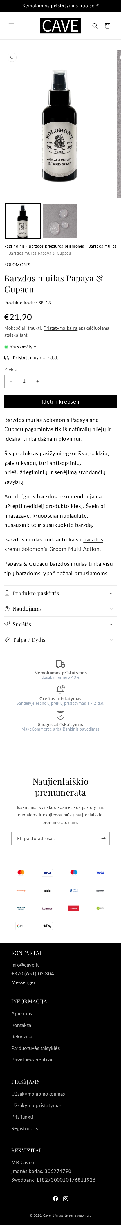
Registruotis (24, 1128)
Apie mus (21, 1013)
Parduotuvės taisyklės (35, 1048)
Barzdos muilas (102, 246)
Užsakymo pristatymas (36, 1105)
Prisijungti (22, 1117)
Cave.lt (48, 1215)
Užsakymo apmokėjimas (38, 1094)
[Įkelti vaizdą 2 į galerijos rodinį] (60, 221)
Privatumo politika (31, 1060)
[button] (11, 26)
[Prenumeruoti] (103, 838)
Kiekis (10, 369)
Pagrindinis (14, 246)
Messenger (23, 982)
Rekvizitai (22, 1037)
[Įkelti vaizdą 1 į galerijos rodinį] (23, 221)
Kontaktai (21, 1025)
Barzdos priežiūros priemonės (56, 246)
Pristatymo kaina (60, 328)
